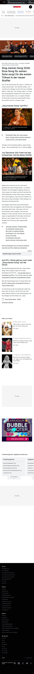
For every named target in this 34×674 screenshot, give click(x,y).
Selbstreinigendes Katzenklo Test (11, 465)
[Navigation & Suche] (30, 7)
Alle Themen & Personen (8, 572)
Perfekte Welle (22, 226)
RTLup (3, 646)
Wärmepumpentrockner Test (10, 468)
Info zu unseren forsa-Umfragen (9, 632)
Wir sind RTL (5, 636)
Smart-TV (4, 583)
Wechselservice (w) (6, 601)
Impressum (4, 617)
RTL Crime (4, 648)
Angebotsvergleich (6, 603)
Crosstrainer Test (7, 472)
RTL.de (3, 566)
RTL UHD (4, 581)
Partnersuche (5, 593)
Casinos (4, 589)
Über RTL (4, 638)
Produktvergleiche (6, 595)
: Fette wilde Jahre (21, 240)
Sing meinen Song (9, 15)
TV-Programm (5, 570)
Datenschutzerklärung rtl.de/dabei (10, 628)
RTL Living (4, 650)
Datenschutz (5, 622)
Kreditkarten (5, 599)
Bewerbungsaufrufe (6, 579)
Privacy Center (5, 619)
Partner (4, 586)
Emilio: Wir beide (11, 235)
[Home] (17, 6)
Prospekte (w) (5, 609)
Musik (19, 299)
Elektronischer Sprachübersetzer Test (12, 470)
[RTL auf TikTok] (23, 663)
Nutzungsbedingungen (7, 624)
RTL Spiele (4, 644)
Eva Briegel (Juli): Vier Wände (15, 233)
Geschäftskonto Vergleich (8, 597)
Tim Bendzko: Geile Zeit (13, 238)
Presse (3, 642)
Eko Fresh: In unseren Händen (15, 231)
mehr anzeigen (13, 476)
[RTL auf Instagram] (19, 663)
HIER (29, 147)
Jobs (3, 640)
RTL (2, 15)
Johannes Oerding (11, 226)
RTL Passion (5, 652)
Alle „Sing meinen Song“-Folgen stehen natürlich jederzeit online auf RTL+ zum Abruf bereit (18, 137)
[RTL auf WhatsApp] (31, 663)
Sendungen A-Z (5, 568)
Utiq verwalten (5, 630)
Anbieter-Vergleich (6, 607)
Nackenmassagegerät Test (9, 463)
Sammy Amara (10, 240)
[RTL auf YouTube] (27, 663)
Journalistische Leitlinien (8, 577)
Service (4, 613)
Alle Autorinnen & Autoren (8, 574)
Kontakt (4, 615)
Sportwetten (5, 591)
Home (3, 657)
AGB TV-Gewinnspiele (7, 626)
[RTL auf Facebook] (15, 663)
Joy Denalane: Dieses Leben (14, 229)
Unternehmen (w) (6, 605)
